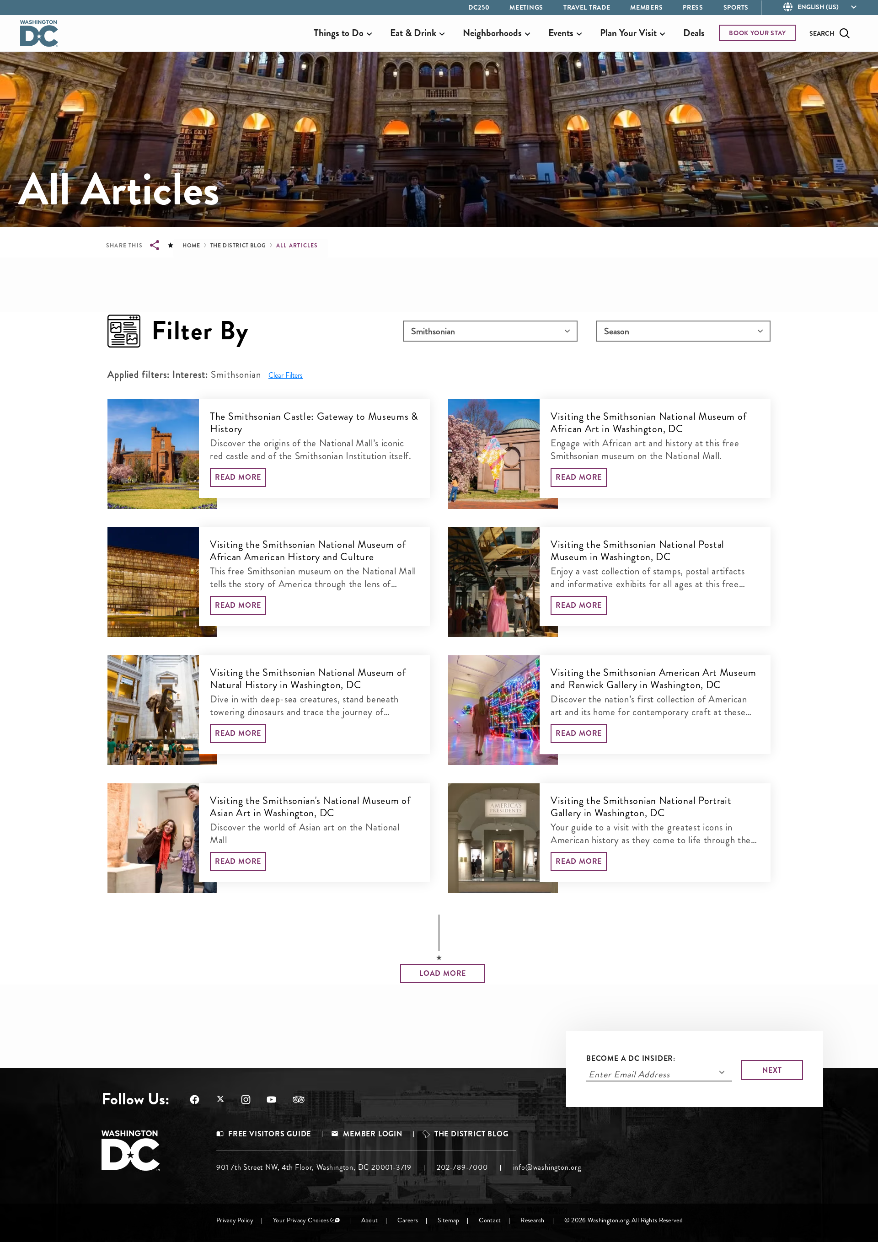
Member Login (372, 1134)
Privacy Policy (234, 1220)
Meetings (526, 7)
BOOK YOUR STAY (757, 32)
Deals (694, 33)
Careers (407, 1220)
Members (646, 7)
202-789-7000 (462, 1167)
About (369, 1220)
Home (191, 245)
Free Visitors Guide (269, 1134)
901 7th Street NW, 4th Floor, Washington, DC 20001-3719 (314, 1167)
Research (532, 1220)
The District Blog (238, 245)
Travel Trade (586, 7)
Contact (490, 1220)
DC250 (479, 7)
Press (693, 7)
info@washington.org (547, 1167)
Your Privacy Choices (301, 1220)
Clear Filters (285, 375)
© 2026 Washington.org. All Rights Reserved (623, 1220)
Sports (736, 7)
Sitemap (448, 1220)
